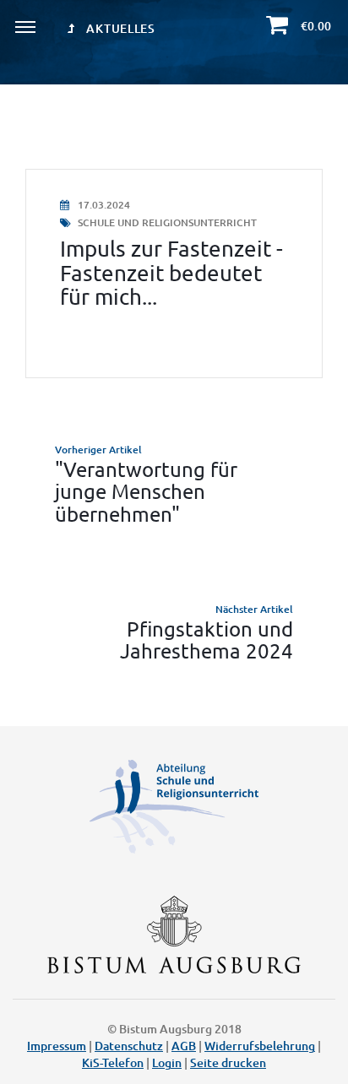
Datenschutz (129, 1046)
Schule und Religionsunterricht (166, 222)
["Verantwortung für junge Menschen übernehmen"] (174, 483)
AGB (183, 1046)
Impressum (56, 1046)
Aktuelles (119, 28)
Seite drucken (228, 1062)
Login (167, 1062)
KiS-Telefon (113, 1062)
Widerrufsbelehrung (259, 1046)
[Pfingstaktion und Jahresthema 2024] (174, 632)
